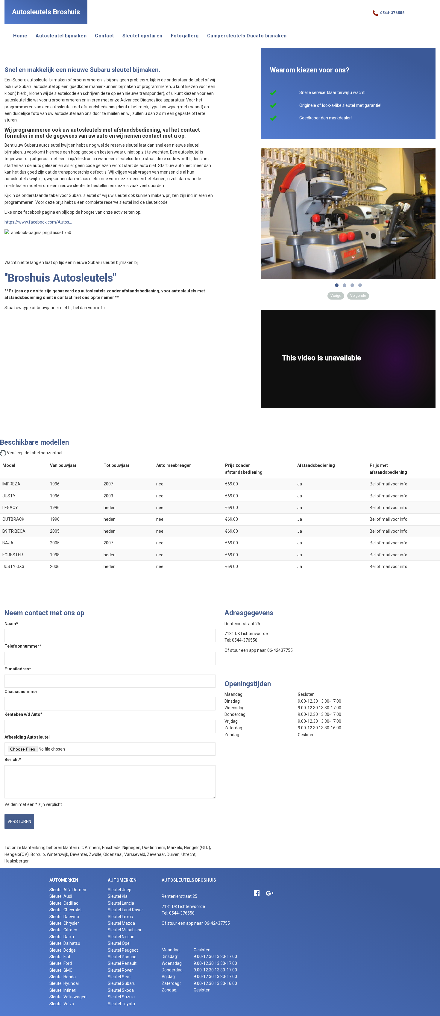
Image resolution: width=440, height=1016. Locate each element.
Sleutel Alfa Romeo (67, 889)
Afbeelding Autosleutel (27, 737)
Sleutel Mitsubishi (124, 929)
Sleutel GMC (60, 970)
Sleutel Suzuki (121, 996)
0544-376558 (392, 13)
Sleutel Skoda (121, 990)
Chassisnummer (20, 691)
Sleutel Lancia (121, 903)
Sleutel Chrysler (64, 923)
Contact (104, 36)
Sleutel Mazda (121, 923)
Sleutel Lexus (120, 916)
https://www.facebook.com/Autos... (38, 222)
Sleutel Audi (60, 896)
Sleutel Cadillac (63, 903)
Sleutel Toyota (121, 1003)
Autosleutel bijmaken (61, 36)
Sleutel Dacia (61, 936)
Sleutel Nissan (121, 936)
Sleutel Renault (122, 963)
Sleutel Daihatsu (64, 943)
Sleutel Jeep (119, 889)
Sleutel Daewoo (64, 916)
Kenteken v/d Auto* (23, 714)
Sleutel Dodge (62, 950)
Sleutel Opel (119, 943)
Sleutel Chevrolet (65, 909)
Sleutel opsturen (142, 36)
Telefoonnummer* (22, 646)
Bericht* (12, 759)
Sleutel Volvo (61, 1003)
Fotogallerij (185, 36)
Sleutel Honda (62, 976)
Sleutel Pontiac (122, 956)
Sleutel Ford (60, 963)
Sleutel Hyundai (64, 983)
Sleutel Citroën (63, 929)
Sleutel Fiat (59, 956)
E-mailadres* (17, 668)
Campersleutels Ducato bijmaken (247, 36)
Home (20, 36)
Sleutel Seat (119, 976)
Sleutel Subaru (122, 983)
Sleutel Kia (118, 896)
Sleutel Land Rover (125, 909)
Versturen (19, 821)
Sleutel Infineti (62, 990)
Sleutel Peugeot (123, 950)
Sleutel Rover (120, 970)
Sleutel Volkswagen (68, 996)
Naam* (11, 623)
